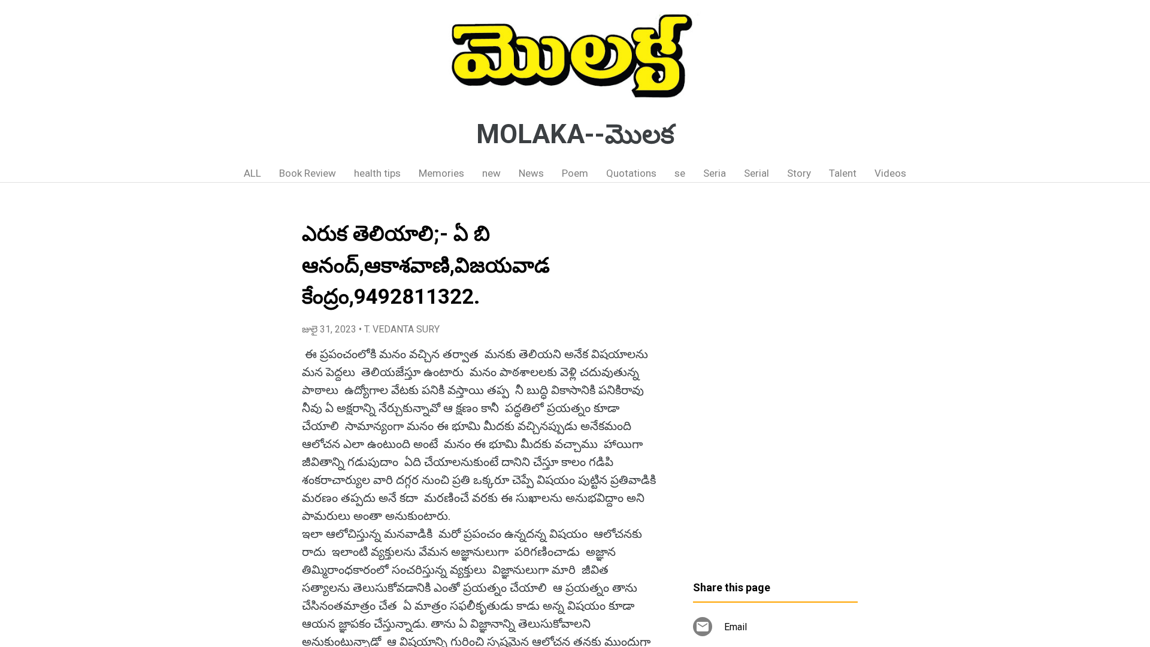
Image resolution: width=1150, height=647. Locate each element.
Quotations (631, 173)
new (491, 173)
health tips (377, 173)
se (679, 173)
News (531, 173)
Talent (843, 173)
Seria (714, 173)
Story (799, 173)
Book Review (307, 173)
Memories (441, 173)
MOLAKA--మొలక (575, 134)
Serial (756, 173)
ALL (252, 173)
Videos (890, 173)
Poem (575, 173)
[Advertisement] (775, 386)
